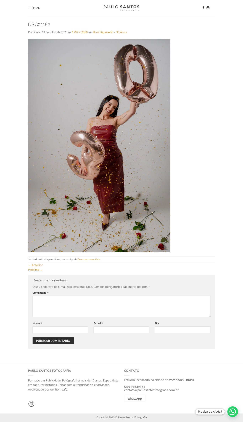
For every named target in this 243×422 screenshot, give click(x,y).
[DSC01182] (99, 145)
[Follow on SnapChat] (212, 8)
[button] (232, 411)
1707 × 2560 (80, 32)
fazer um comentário (89, 259)
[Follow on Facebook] (203, 8)
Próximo (35, 270)
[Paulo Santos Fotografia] (121, 8)
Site (157, 323)
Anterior (35, 265)
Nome (37, 323)
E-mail (98, 323)
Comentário (41, 292)
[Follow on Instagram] (208, 8)
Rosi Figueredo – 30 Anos (110, 32)
